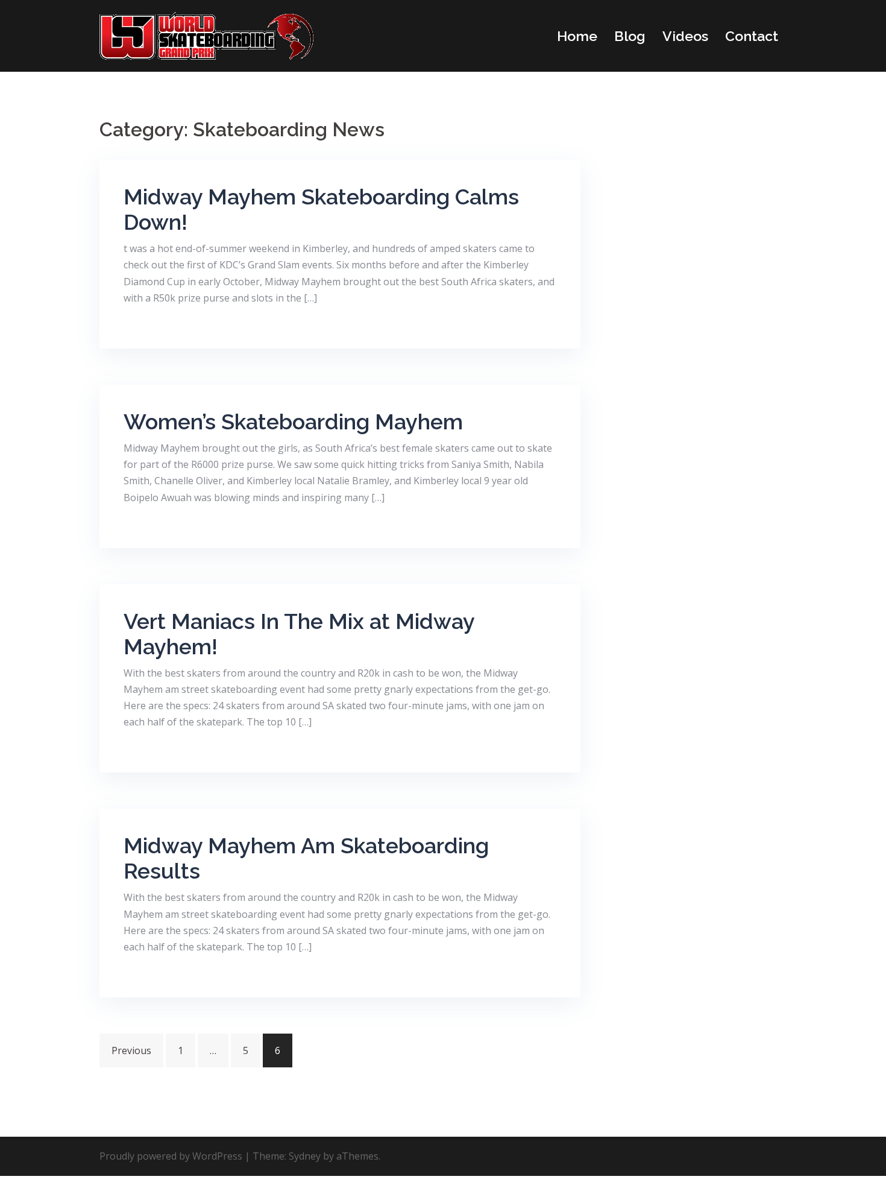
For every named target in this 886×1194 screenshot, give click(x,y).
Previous (131, 1050)
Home (577, 36)
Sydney (305, 1156)
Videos (685, 36)
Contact (751, 36)
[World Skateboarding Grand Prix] (206, 35)
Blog (630, 36)
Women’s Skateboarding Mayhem (293, 421)
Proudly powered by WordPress (170, 1156)
